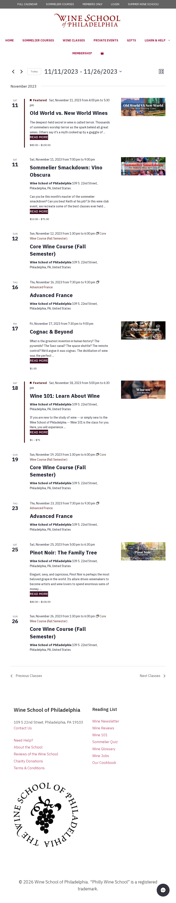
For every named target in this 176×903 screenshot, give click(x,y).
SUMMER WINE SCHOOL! (143, 4)
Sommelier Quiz (105, 741)
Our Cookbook (104, 762)
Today (34, 71)
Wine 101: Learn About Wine (65, 395)
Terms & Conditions (29, 768)
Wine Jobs (100, 755)
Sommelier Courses (38, 40)
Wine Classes (74, 40)
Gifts (131, 40)
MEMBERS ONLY (92, 4)
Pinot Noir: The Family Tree (63, 552)
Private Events (106, 40)
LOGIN (115, 4)
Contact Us (23, 728)
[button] (163, 890)
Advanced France (51, 295)
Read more (39, 137)
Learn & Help (155, 40)
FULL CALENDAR (27, 4)
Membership (82, 53)
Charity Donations (28, 761)
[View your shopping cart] (102, 53)
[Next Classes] (21, 71)
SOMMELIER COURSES (60, 4)
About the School (28, 747)
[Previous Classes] (13, 71)
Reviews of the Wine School (36, 754)
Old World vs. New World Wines (69, 112)
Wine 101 (100, 735)
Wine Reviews (103, 728)
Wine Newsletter (105, 721)
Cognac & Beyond (51, 331)
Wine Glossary (103, 749)
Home (9, 40)
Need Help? (23, 740)
